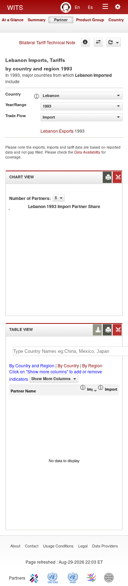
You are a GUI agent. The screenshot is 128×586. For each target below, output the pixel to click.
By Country (68, 365)
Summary (37, 19)
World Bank (110, 577)
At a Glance (12, 19)
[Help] (85, 42)
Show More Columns (51, 378)
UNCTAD (54, 577)
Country (116, 19)
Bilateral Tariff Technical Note (47, 42)
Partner (61, 19)
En (77, 7)
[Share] (113, 42)
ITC (35, 577)
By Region (92, 365)
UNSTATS (73, 577)
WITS (15, 7)
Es (90, 7)
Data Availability (87, 152)
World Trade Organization (92, 577)
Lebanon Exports (57, 131)
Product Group (90, 19)
